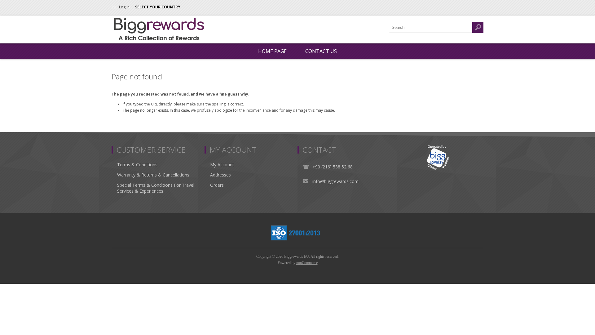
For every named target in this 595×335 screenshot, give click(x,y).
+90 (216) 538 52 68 (332, 167)
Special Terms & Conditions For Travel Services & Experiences (155, 188)
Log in (124, 7)
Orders (217, 185)
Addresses (220, 175)
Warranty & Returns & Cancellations (153, 175)
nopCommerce (307, 263)
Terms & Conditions (137, 165)
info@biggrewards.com (335, 181)
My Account (222, 165)
